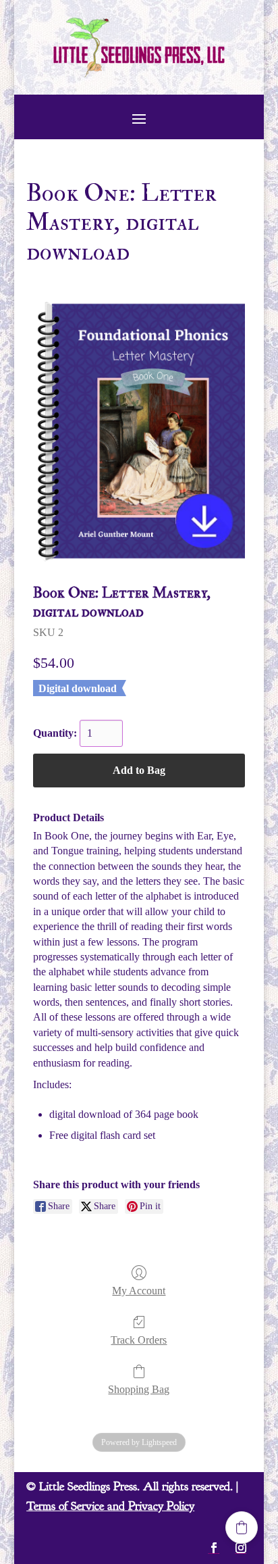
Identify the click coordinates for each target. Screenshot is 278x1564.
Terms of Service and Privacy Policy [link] (110, 1506)
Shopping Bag (138, 1389)
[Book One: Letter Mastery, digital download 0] (139, 431)
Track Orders (139, 1340)
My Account (138, 1290)
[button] (139, 118)
